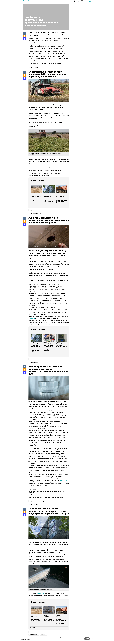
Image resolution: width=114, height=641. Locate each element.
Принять (87, 638)
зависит (64, 172)
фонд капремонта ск (34, 634)
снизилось (31, 318)
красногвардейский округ (46, 631)
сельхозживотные (49, 210)
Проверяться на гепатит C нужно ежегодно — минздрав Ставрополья (45, 497)
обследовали (63, 480)
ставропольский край (34, 210)
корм (42, 210)
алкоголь (31, 359)
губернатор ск (43, 634)
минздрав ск (43, 501)
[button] (48, 90)
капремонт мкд (57, 631)
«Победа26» (40, 593)
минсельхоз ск (59, 210)
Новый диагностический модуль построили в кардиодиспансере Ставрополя (47, 494)
